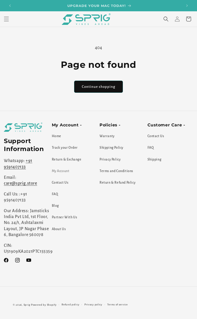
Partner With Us (64, 217)
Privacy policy (93, 304)
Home (56, 136)
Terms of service (117, 304)
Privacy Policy (110, 159)
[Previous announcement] (10, 5)
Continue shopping (98, 87)
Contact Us (60, 182)
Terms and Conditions (116, 171)
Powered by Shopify (44, 304)
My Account (61, 171)
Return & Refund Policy (117, 182)
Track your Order (65, 147)
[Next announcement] (187, 5)
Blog (55, 206)
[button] (6, 19)
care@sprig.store (20, 183)
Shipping (154, 159)
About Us (59, 229)
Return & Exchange (67, 159)
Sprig (27, 304)
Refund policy (70, 304)
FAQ (55, 194)
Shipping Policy (111, 147)
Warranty (107, 136)
